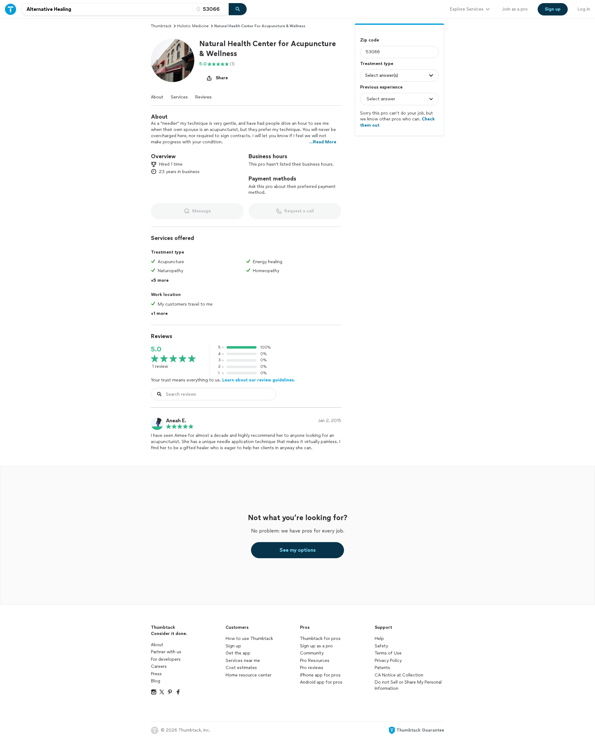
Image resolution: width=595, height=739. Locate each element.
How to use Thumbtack (249, 638)
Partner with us (166, 651)
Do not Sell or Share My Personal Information (408, 685)
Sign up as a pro (316, 646)
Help (379, 638)
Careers (159, 666)
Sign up (233, 646)
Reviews (203, 97)
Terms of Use (388, 653)
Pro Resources (314, 660)
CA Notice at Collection (399, 675)
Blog (155, 681)
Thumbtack (161, 26)
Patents (382, 667)
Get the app (238, 653)
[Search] (238, 9)
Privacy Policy (388, 660)
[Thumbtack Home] (10, 9)
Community (312, 653)
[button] (172, 60)
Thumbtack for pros (320, 638)
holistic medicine (193, 26)
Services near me (243, 660)
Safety (381, 646)
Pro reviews (311, 667)
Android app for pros (321, 682)
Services (179, 97)
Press (156, 673)
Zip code (369, 40)
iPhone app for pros (320, 675)
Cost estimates (241, 667)
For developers (166, 659)
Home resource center (248, 675)
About (157, 97)
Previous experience (381, 87)
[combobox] (107, 9)
